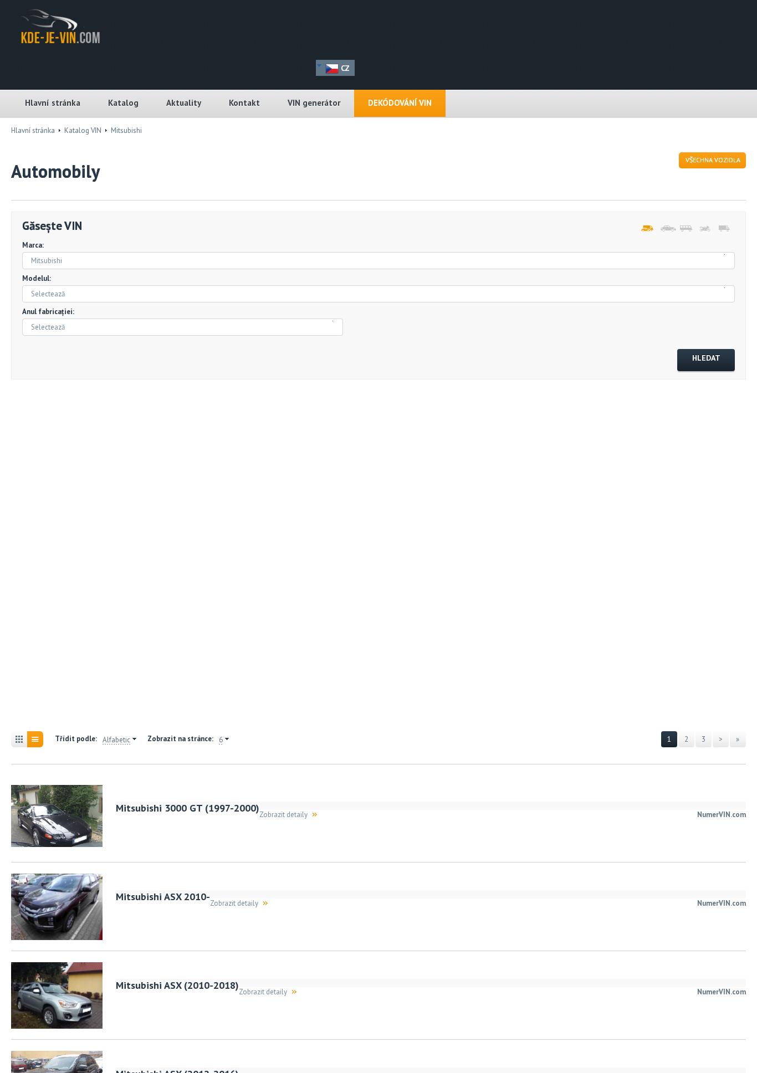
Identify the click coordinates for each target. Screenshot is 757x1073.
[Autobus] (685, 228)
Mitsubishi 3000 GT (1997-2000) (187, 808)
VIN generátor (314, 102)
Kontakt (244, 102)
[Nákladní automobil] (724, 228)
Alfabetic (116, 740)
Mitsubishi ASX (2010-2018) (177, 985)
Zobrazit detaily (283, 814)
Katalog (123, 102)
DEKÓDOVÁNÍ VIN (400, 102)
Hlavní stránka (52, 102)
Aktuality (183, 102)
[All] (646, 228)
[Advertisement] (72, 557)
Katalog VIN (82, 130)
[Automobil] (666, 228)
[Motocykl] (705, 228)
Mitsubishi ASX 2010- (163, 896)
